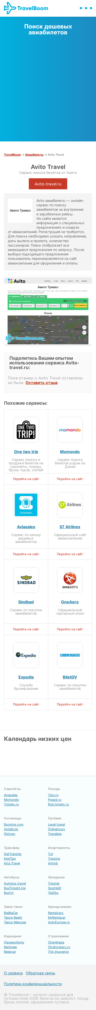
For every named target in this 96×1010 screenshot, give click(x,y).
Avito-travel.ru (48, 183)
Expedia (26, 677)
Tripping (54, 858)
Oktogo (9, 834)
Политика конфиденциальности (33, 984)
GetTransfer (13, 854)
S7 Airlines (70, 527)
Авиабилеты (34, 154)
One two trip (26, 452)
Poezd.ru (54, 800)
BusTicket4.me (15, 888)
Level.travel (56, 824)
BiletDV (70, 677)
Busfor (9, 893)
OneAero (70, 602)
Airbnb (53, 863)
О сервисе (13, 973)
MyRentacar (56, 917)
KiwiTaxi (10, 858)
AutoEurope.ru (59, 922)
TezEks (53, 893)
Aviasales (26, 527)
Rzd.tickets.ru (58, 804)
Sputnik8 (54, 888)
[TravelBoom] (30, 12)
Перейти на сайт (26, 479)
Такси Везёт (13, 917)
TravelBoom (12, 154)
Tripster (54, 883)
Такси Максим (15, 922)
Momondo (70, 452)
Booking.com (13, 824)
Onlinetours (56, 829)
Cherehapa (56, 942)
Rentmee (10, 947)
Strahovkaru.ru (59, 947)
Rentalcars (56, 913)
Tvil (50, 854)
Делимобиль (14, 942)
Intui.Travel (12, 863)
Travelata (55, 834)
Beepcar (10, 952)
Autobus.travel (15, 883)
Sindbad (26, 602)
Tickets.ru (11, 804)
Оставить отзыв (42, 382)
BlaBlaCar (11, 913)
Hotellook (11, 829)
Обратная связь (40, 973)
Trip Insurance (58, 952)
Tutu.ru (53, 795)
